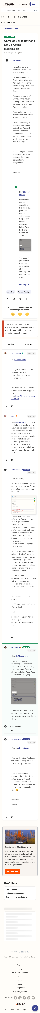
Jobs (20, 980)
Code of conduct (13, 889)
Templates (20, 988)
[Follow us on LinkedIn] (20, 997)
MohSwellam (16, 353)
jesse (13, 416)
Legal (24, 1010)
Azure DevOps (24, 292)
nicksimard (15, 647)
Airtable (10, 292)
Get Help (5, 17)
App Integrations (20, 991)
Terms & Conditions (11, 957)
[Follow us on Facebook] (15, 997)
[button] (34, 4)
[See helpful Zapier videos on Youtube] (33, 997)
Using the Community (15, 893)
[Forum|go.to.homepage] (15, 4)
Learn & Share (20, 17)
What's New (7, 22)
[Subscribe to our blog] (24, 997)
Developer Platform (20, 973)
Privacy (31, 1010)
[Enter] (3, 10)
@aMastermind (20, 360)
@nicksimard (23, 748)
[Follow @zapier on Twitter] (28, 997)
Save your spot (12, 871)
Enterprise (20, 984)
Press (20, 976)
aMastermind (18, 60)
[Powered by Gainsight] (20, 952)
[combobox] (20, 10)
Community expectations (16, 897)
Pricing (20, 965)
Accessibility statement (28, 957)
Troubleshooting (11, 28)
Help (20, 969)
